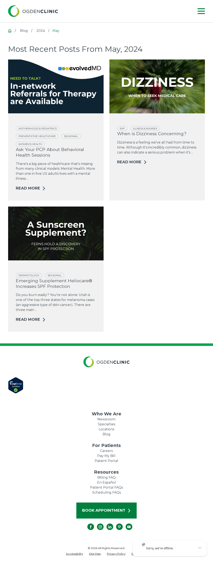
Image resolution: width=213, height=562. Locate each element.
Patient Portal (106, 461)
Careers (106, 451)
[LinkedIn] (106, 523)
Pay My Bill (106, 456)
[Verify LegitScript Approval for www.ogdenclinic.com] (106, 385)
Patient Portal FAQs (106, 487)
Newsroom (106, 419)
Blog (106, 434)
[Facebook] (87, 523)
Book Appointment (103, 510)
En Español (106, 482)
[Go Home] (9, 30)
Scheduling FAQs (106, 492)
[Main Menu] (201, 11)
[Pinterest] (116, 523)
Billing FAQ (106, 477)
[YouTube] (125, 523)
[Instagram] (97, 523)
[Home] (33, 11)
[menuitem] (74, 554)
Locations (106, 429)
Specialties (106, 424)
